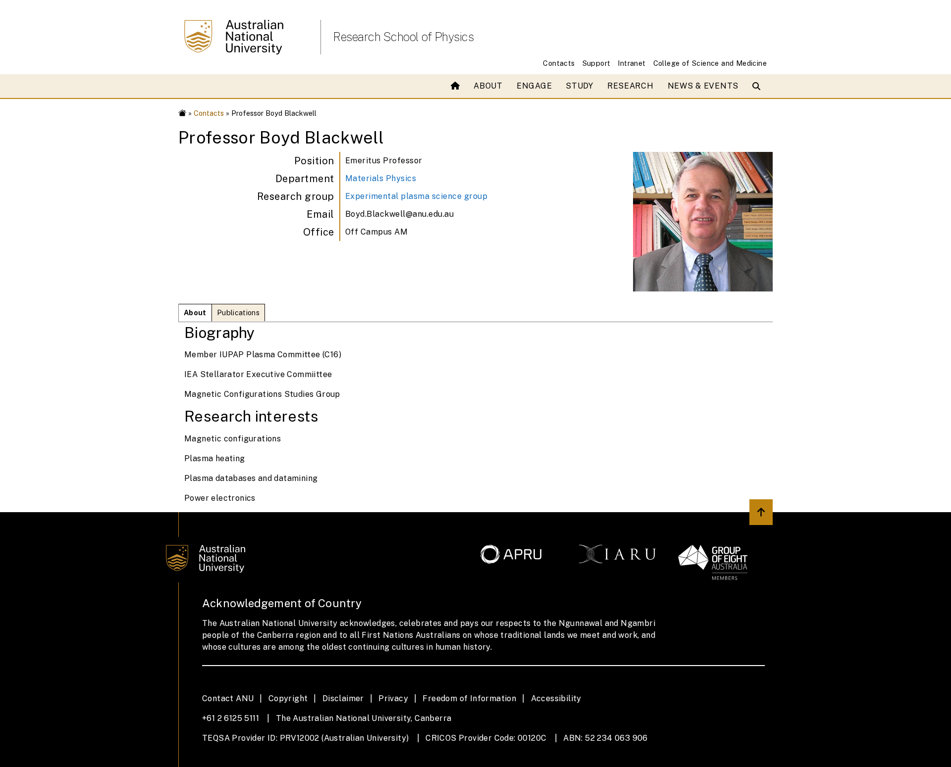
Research (630, 86)
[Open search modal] (758, 86)
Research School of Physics (403, 37)
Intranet (631, 63)
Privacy (393, 698)
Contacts (559, 63)
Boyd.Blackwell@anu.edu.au (399, 214)
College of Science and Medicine (710, 63)
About (488, 86)
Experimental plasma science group (416, 196)
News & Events (703, 86)
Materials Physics (381, 178)
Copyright (288, 698)
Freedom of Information (469, 698)
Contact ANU (228, 698)
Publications (238, 312)
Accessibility (556, 698)
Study (579, 86)
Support (596, 63)
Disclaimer (343, 698)
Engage (534, 86)
